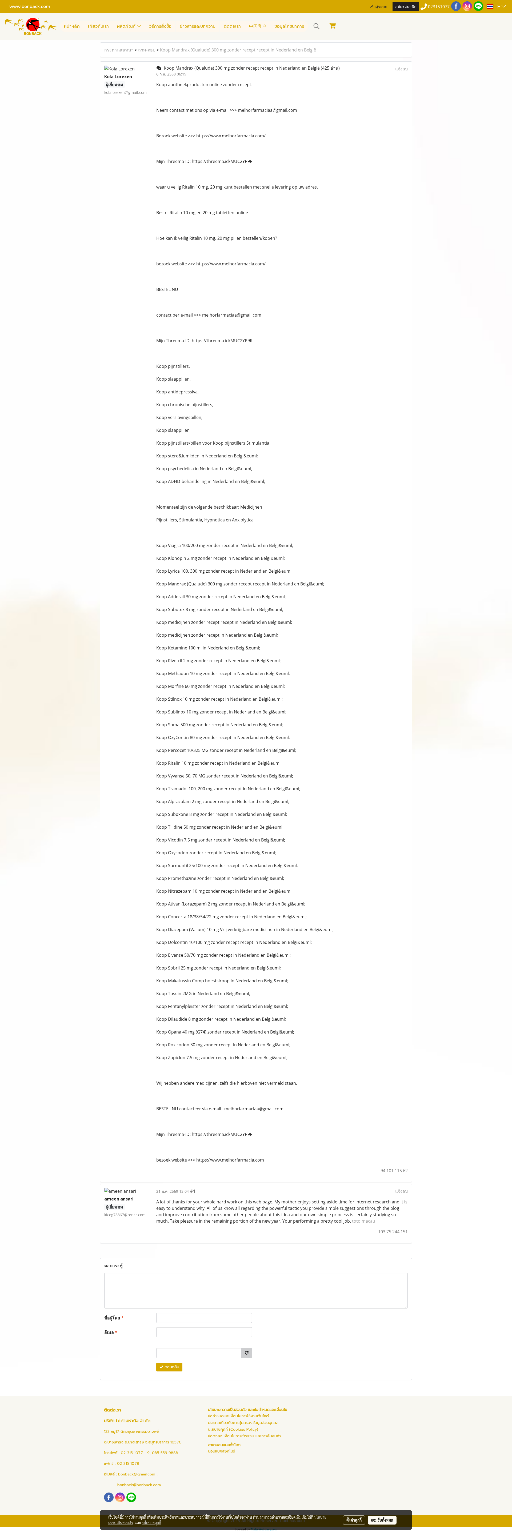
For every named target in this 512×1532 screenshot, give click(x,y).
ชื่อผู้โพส (114, 1318)
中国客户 (257, 26)
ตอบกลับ (171, 1367)
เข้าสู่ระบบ (378, 6)
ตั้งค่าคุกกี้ (354, 1520)
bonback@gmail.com (136, 1474)
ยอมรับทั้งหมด (382, 1520)
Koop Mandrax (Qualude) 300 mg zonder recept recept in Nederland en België (238, 50)
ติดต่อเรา (232, 26)
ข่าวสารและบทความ (197, 26)
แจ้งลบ (401, 69)
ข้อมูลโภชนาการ (289, 26)
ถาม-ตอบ (146, 50)
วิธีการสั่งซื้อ (160, 26)
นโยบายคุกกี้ (151, 1522)
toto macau (363, 1221)
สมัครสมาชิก (405, 6)
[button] (316, 26)
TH (497, 6)
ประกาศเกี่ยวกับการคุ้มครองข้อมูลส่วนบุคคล (243, 1423)
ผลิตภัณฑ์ (127, 26)
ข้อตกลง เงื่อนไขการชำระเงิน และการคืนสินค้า (244, 1436)
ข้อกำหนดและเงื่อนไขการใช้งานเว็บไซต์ (238, 1416)
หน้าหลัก (72, 26)
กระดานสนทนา (119, 50)
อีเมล (110, 1332)
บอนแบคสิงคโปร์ (221, 1451)
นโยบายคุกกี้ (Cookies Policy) (233, 1429)
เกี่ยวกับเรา (98, 26)
